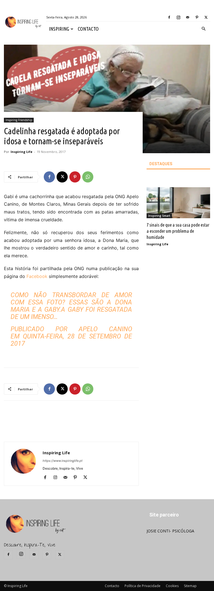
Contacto (112, 585)
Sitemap (190, 585)
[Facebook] (169, 17)
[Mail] (187, 17)
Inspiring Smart (159, 216)
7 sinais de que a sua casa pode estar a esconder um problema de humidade (178, 231)
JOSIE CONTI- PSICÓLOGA (170, 531)
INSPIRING (59, 29)
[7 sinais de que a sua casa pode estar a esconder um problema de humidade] (178, 202)
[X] (206, 17)
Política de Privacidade (142, 585)
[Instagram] (178, 17)
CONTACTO (88, 29)
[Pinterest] (197, 17)
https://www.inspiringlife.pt (62, 461)
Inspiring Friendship (19, 120)
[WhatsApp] (87, 176)
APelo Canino (105, 329)
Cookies (172, 585)
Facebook (36, 276)
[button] (203, 29)
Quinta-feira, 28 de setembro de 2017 (71, 340)
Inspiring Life (21, 152)
